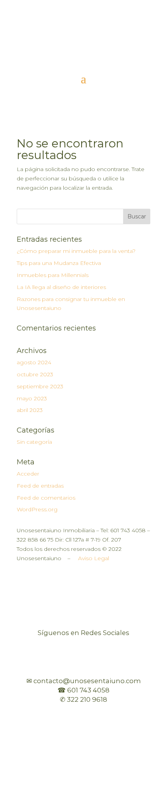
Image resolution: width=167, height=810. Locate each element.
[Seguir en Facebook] (68, 51)
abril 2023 (30, 410)
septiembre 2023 (40, 386)
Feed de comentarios (46, 497)
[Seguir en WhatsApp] (99, 51)
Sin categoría (34, 441)
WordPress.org (37, 509)
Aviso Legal (93, 558)
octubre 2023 (35, 374)
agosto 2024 (34, 362)
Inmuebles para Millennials (53, 275)
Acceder (28, 473)
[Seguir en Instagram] (83, 51)
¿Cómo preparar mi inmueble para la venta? (76, 251)
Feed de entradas (40, 485)
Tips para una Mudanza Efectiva (59, 263)
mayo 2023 (32, 398)
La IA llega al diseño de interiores (61, 287)
